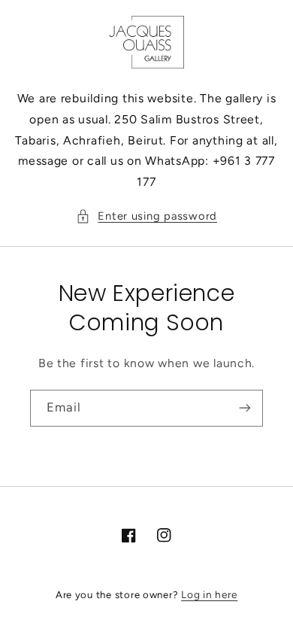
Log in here (209, 594)
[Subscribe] (245, 408)
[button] (146, 216)
